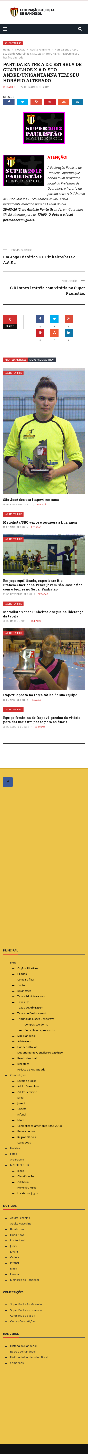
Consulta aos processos (40, 1030)
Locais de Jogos (26, 1081)
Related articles (15, 359)
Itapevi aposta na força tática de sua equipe (40, 695)
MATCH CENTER (19, 1165)
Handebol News (27, 1047)
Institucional (17, 1240)
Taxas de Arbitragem (30, 1007)
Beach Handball (27, 1058)
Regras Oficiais (26, 1137)
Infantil (21, 1114)
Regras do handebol (23, 1351)
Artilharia (23, 1182)
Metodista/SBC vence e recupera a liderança (40, 522)
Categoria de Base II (22, 1315)
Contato (22, 985)
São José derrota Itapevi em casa (31, 499)
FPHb (13, 962)
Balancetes (24, 991)
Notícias (15, 1148)
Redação (9, 87)
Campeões (24, 1142)
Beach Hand (17, 1229)
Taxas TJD (23, 1002)
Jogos (20, 1171)
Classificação (25, 1176)
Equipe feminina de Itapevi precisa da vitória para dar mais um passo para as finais (41, 719)
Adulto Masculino (28, 1086)
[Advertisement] (33, 867)
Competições (18, 1075)
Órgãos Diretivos (27, 968)
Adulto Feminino (13, 43)
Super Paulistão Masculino (26, 1304)
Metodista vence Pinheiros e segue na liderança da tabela (43, 614)
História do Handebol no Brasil (29, 1357)
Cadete (21, 1109)
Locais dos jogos (27, 1193)
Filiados (22, 974)
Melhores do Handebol (24, 1280)
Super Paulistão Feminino (26, 1310)
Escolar (14, 1274)
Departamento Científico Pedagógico (40, 1052)
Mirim (20, 1120)
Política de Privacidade (31, 1069)
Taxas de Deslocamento (32, 1013)
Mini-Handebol (26, 1036)
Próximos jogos (26, 1187)
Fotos (13, 1154)
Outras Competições (23, 1321)
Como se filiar (25, 979)
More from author (41, 359)
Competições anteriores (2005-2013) (39, 1126)
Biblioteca (23, 1064)
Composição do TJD (36, 1024)
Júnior (21, 1097)
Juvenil (21, 1103)
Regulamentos (26, 1131)
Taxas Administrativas (31, 996)
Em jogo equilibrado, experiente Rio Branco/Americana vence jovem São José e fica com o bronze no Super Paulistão (42, 584)
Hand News (17, 1235)
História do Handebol (23, 1346)
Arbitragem (24, 1041)
